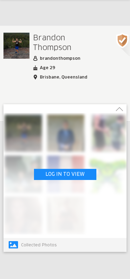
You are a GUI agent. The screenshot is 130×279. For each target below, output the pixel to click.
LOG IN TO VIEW (65, 174)
